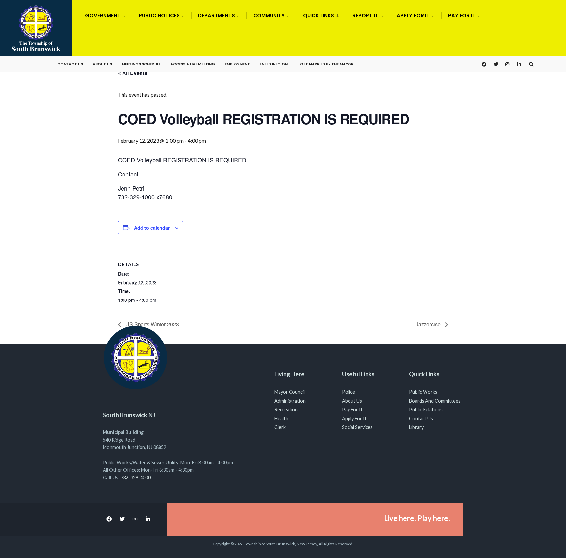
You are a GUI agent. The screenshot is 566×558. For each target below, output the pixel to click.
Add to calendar (152, 228)
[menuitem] (108, 14)
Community (269, 15)
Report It (365, 15)
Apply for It (413, 15)
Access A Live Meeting (192, 64)
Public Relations (426, 409)
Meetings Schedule (141, 64)
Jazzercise (429, 324)
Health (281, 418)
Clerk (280, 427)
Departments (216, 15)
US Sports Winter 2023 (151, 324)
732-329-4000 (136, 477)
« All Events (132, 73)
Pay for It (462, 15)
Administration (290, 400)
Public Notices (159, 15)
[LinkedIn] (519, 64)
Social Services (357, 427)
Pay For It (352, 409)
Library (416, 427)
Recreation (286, 409)
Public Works (423, 392)
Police (348, 392)
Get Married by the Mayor (326, 64)
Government (103, 15)
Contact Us (70, 64)
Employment (237, 64)
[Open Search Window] (531, 64)
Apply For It (354, 418)
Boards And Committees (435, 400)
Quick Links (318, 15)
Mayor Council (289, 392)
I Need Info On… (275, 64)
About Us (102, 64)
